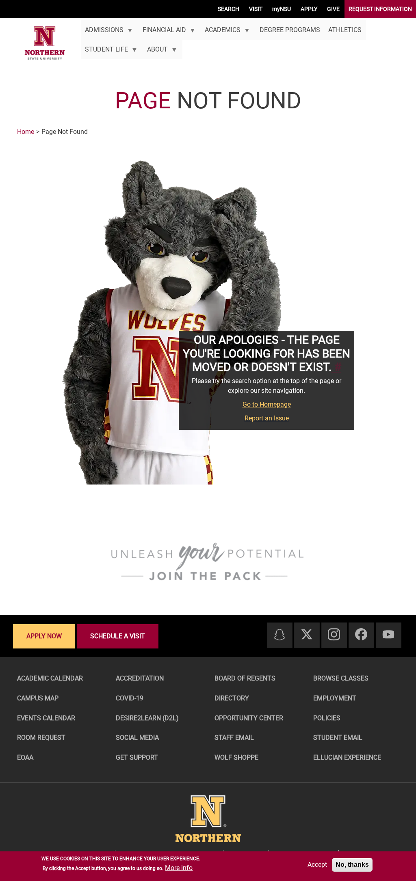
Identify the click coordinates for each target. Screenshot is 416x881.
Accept (317, 864)
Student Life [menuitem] (104, 52)
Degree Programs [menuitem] (290, 30)
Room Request (41, 737)
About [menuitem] (155, 52)
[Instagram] (334, 634)
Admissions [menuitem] (102, 33)
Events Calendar (46, 718)
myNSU (281, 9)
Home (25, 132)
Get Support (137, 757)
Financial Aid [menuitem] (162, 33)
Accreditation (140, 678)
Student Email (337, 737)
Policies (326, 718)
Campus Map (37, 698)
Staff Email (234, 737)
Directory (231, 698)
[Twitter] (307, 635)
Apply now (44, 636)
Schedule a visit (117, 636)
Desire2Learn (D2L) (147, 718)
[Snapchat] (279, 635)
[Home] (45, 43)
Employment (334, 698)
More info (179, 868)
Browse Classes (340, 678)
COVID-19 (129, 698)
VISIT (255, 9)
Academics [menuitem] (220, 33)
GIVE (333, 9)
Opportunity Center (248, 718)
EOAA (25, 757)
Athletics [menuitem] (345, 30)
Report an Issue (267, 418)
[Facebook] (361, 635)
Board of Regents (244, 678)
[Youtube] (388, 635)
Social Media (137, 737)
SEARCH (228, 9)
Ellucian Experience (347, 757)
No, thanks (352, 864)
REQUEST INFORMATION (380, 9)
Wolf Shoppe (236, 757)
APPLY (309, 9)
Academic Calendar (50, 678)
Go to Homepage (267, 404)
